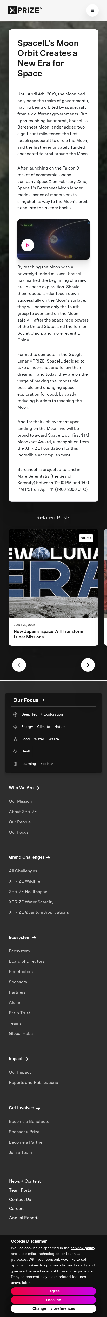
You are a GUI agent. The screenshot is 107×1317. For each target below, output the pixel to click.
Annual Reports (24, 1217)
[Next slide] (88, 665)
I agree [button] (54, 1291)
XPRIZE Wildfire (24, 881)
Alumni (16, 1002)
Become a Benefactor (30, 1121)
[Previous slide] (19, 665)
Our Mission (20, 801)
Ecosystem (19, 951)
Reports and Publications (33, 1082)
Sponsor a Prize (24, 1131)
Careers (16, 1208)
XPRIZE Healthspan (28, 891)
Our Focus (19, 832)
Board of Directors (26, 961)
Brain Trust (19, 1012)
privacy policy (82, 1248)
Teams (15, 1023)
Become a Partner (26, 1142)
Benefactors (21, 971)
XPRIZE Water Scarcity (31, 902)
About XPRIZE (23, 811)
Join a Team (20, 1152)
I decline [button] (53, 1300)
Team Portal (20, 1190)
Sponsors (18, 981)
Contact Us (20, 1199)
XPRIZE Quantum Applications (39, 912)
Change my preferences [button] (53, 1308)
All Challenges (23, 871)
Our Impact (20, 1072)
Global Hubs (21, 1033)
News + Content (25, 1181)
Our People (20, 822)
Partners (17, 992)
